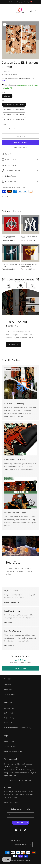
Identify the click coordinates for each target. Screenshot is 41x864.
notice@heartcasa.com (22, 780)
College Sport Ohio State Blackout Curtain (9, 237)
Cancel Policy (9, 723)
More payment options (20, 147)
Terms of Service (10, 746)
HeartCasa (17, 860)
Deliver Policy (9, 718)
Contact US (13, 345)
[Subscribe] (31, 814)
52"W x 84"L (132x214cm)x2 (14, 105)
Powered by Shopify (26, 860)
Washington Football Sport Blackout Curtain (29, 265)
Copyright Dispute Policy (13, 751)
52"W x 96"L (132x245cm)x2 (14, 119)
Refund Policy (9, 713)
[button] (4, 11)
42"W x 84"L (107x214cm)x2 (14, 114)
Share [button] (6, 197)
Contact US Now (10, 602)
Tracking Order (9, 694)
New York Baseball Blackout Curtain (29, 237)
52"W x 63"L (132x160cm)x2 (14, 109)
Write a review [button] (20, 668)
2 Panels (7, 96)
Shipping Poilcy (9, 708)
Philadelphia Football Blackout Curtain (11, 265)
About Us (7, 685)
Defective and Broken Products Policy (17, 728)
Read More (8, 622)
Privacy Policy (9, 741)
